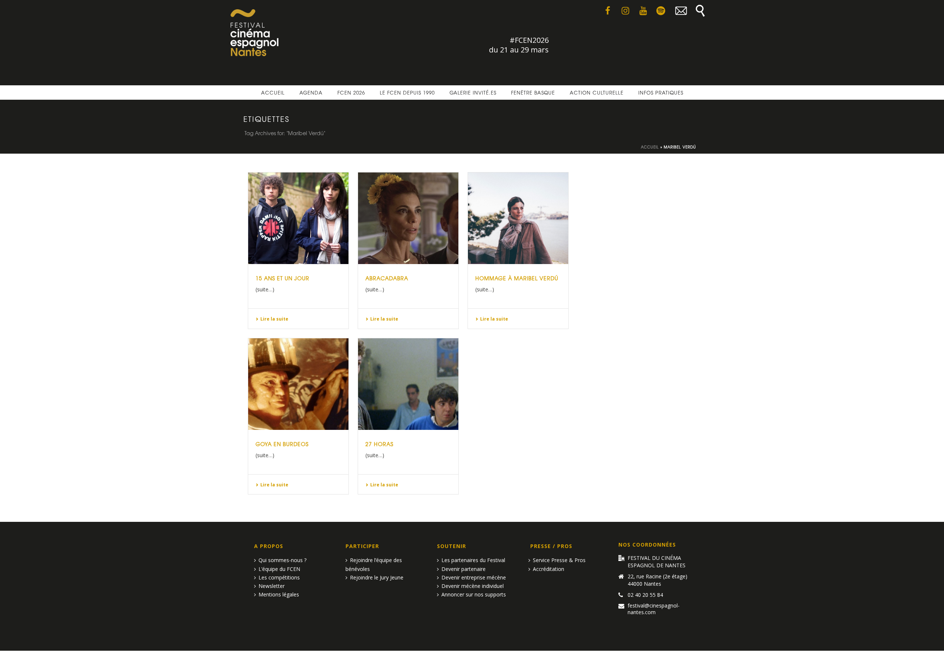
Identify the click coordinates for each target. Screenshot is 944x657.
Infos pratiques (660, 92)
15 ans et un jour (282, 278)
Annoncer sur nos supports (473, 594)
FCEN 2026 (351, 92)
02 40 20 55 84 (645, 595)
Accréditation (548, 568)
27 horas (379, 444)
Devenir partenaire (463, 568)
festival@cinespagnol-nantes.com (654, 609)
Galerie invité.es (473, 92)
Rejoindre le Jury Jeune (376, 577)
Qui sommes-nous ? (282, 560)
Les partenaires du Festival (473, 560)
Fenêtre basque (533, 92)
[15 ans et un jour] (298, 218)
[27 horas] (408, 384)
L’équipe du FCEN (279, 568)
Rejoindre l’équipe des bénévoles (374, 564)
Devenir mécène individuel (472, 585)
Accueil (273, 92)
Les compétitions (279, 577)
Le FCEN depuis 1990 (407, 92)
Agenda (311, 92)
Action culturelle (597, 92)
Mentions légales (278, 594)
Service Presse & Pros (559, 560)
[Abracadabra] (408, 218)
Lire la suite (274, 319)
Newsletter (271, 585)
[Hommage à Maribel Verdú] (518, 218)
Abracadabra (386, 278)
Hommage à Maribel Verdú (516, 278)
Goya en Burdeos (282, 444)
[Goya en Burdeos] (298, 384)
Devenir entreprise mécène (473, 577)
